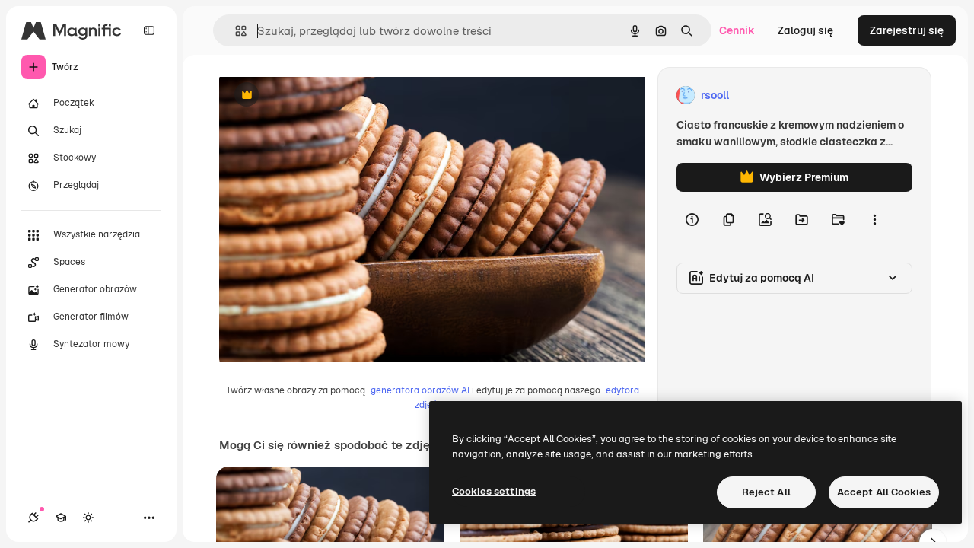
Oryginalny (324, 95)
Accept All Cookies (884, 492)
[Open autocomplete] (235, 31)
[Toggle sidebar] (149, 30)
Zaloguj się (805, 30)
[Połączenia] (33, 517)
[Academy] (61, 517)
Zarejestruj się (907, 30)
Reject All (766, 492)
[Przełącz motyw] (88, 517)
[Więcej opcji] (874, 219)
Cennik (737, 30)
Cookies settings (494, 491)
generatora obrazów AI (420, 390)
